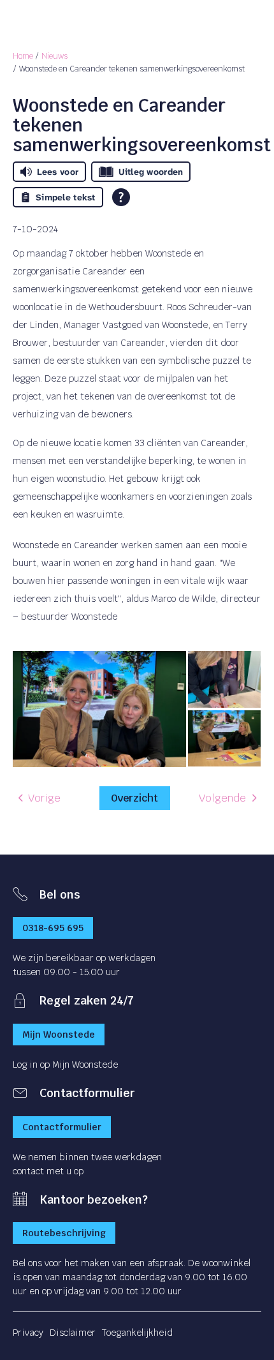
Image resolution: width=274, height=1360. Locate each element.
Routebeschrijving (64, 1233)
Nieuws (54, 56)
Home (23, 56)
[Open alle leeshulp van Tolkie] (121, 197)
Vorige (44, 798)
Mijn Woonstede (58, 1034)
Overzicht (134, 798)
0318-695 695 (52, 928)
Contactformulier (61, 1127)
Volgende (222, 798)
